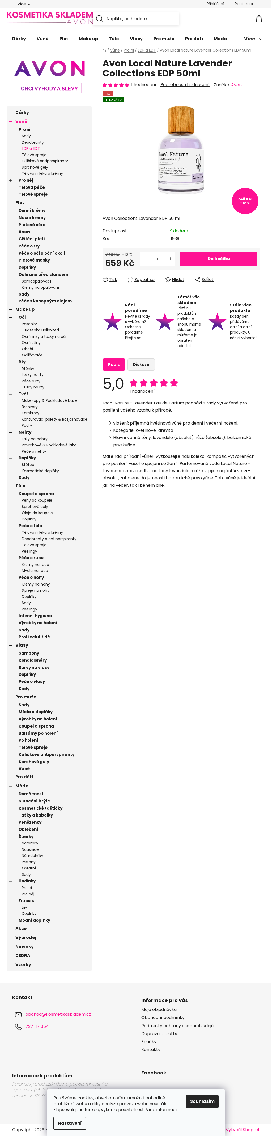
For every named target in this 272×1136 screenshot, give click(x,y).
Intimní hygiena (35, 615)
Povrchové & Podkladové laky (49, 445)
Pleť (19, 202)
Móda (22, 786)
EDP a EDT (31, 148)
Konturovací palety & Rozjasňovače (54, 419)
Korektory (30, 413)
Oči (22, 317)
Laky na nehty (35, 439)
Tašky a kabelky (36, 815)
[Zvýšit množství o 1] (171, 259)
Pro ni (24, 129)
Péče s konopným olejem (45, 301)
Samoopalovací (36, 281)
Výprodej (25, 937)
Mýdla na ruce (35, 570)
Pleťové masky (34, 260)
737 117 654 (37, 1027)
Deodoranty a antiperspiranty (49, 538)
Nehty (25, 432)
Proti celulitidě (34, 637)
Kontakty (150, 1050)
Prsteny (29, 862)
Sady (26, 136)
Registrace (244, 3)
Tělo (20, 486)
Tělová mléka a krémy (42, 173)
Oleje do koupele (37, 512)
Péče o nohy (31, 577)
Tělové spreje (34, 154)
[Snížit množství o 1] (144, 259)
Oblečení (28, 829)
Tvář (23, 394)
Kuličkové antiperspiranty (45, 161)
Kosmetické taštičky (40, 808)
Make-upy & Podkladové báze (49, 400)
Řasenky (29, 324)
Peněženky (30, 822)
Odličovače (32, 355)
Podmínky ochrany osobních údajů (177, 1026)
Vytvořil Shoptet (243, 1130)
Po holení (28, 740)
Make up (25, 309)
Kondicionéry (33, 660)
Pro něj (26, 180)
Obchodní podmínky (163, 1017)
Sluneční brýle (34, 801)
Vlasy (21, 645)
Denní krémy (32, 210)
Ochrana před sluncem (43, 274)
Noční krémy (32, 217)
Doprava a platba (159, 1034)
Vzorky (23, 965)
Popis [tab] (114, 364)
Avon (236, 85)
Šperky (26, 836)
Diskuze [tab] (141, 364)
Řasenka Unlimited (42, 330)
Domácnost (31, 794)
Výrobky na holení (38, 623)
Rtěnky (28, 368)
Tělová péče (32, 187)
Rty (22, 362)
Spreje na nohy (35, 590)
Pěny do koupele (37, 500)
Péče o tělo (30, 525)
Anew (24, 231)
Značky (148, 1042)
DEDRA (22, 956)
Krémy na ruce (35, 564)
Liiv (24, 907)
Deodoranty (33, 142)
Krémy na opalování (40, 287)
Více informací (161, 1110)
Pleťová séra (32, 225)
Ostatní (29, 868)
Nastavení (70, 1123)
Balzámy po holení (38, 733)
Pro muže (25, 697)
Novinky (24, 946)
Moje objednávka (159, 1010)
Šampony (29, 653)
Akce (21, 928)
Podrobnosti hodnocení (185, 85)
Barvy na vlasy (34, 667)
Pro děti (24, 777)
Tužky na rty (33, 387)
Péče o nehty (34, 451)
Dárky (22, 112)
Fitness (26, 900)
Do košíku (218, 259)
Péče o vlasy (32, 681)
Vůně (21, 121)
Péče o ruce (31, 558)
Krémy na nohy (36, 584)
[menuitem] (19, 39)
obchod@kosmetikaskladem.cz (58, 1014)
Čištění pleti (32, 239)
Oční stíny (31, 342)
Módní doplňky (34, 920)
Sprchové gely (35, 167)
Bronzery (30, 406)
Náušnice (30, 849)
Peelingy (29, 551)
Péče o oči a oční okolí (42, 253)
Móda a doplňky (36, 712)
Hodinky (27, 881)
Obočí (27, 349)
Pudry (27, 425)
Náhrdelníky (32, 855)
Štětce (28, 464)
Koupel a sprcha (36, 494)
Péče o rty (29, 246)
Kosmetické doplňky (40, 470)
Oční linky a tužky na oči (44, 336)
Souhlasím (202, 1101)
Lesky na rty (33, 374)
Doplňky (27, 267)
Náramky (30, 843)
